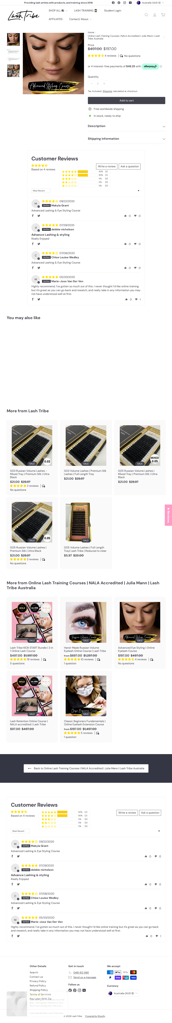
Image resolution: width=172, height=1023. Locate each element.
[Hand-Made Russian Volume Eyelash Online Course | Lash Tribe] (86, 633)
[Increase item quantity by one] (104, 83)
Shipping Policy (39, 990)
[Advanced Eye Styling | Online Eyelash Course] (18, 362)
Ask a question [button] (130, 166)
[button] (96, 55)
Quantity (93, 76)
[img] (50, 201)
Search (34, 972)
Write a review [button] (107, 166)
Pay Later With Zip (40, 998)
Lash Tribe (38, 410)
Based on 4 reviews (43, 169)
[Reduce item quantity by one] (91, 83)
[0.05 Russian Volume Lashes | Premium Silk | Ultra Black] (32, 533)
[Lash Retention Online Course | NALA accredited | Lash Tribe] (32, 702)
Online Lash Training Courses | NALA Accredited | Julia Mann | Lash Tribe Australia (124, 37)
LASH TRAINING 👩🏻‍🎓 (85, 10)
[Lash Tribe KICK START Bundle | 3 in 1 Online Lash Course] (32, 633)
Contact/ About (79, 19)
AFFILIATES (55, 19)
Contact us (36, 977)
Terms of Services (40, 994)
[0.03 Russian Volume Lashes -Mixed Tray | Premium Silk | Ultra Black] (32, 457)
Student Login (112, 10)
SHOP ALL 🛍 (57, 10)
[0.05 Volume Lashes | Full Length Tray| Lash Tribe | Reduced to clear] (86, 529)
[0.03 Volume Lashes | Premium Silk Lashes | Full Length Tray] (86, 452)
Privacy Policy (38, 981)
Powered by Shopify (95, 1016)
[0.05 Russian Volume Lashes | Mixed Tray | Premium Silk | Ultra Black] (140, 453)
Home (91, 32)
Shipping (107, 91)
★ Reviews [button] (168, 515)
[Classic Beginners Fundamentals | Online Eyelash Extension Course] (86, 706)
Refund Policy (38, 985)
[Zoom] (53, 63)
